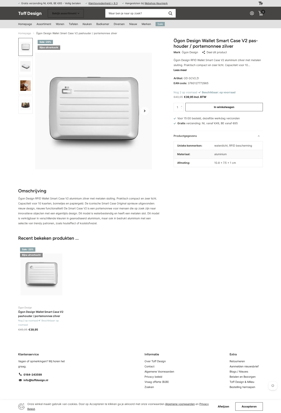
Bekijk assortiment (64, 13)
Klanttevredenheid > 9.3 (103, 3)
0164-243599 (33, 374)
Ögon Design (190, 52)
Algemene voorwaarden (180, 404)
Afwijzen (223, 406)
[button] (144, 111)
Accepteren (249, 406)
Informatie (152, 354)
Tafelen (73, 24)
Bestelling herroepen (242, 387)
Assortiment (44, 24)
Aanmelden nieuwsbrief (244, 366)
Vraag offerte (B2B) (157, 381)
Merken (146, 24)
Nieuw (133, 24)
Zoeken (170, 13)
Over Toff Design (155, 361)
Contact (149, 366)
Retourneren (237, 361)
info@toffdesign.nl (36, 380)
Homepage (25, 24)
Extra (233, 354)
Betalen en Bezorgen (243, 376)
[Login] (252, 13)
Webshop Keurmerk (156, 3)
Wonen (60, 24)
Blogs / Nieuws (239, 371)
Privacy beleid (153, 376)
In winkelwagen (224, 107)
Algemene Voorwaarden (159, 371)
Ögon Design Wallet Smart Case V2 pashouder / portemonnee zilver (40, 313)
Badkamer (102, 24)
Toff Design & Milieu (242, 381)
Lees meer (180, 70)
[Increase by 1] (182, 104)
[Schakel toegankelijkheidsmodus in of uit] (261, 3)
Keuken (87, 24)
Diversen (119, 24)
